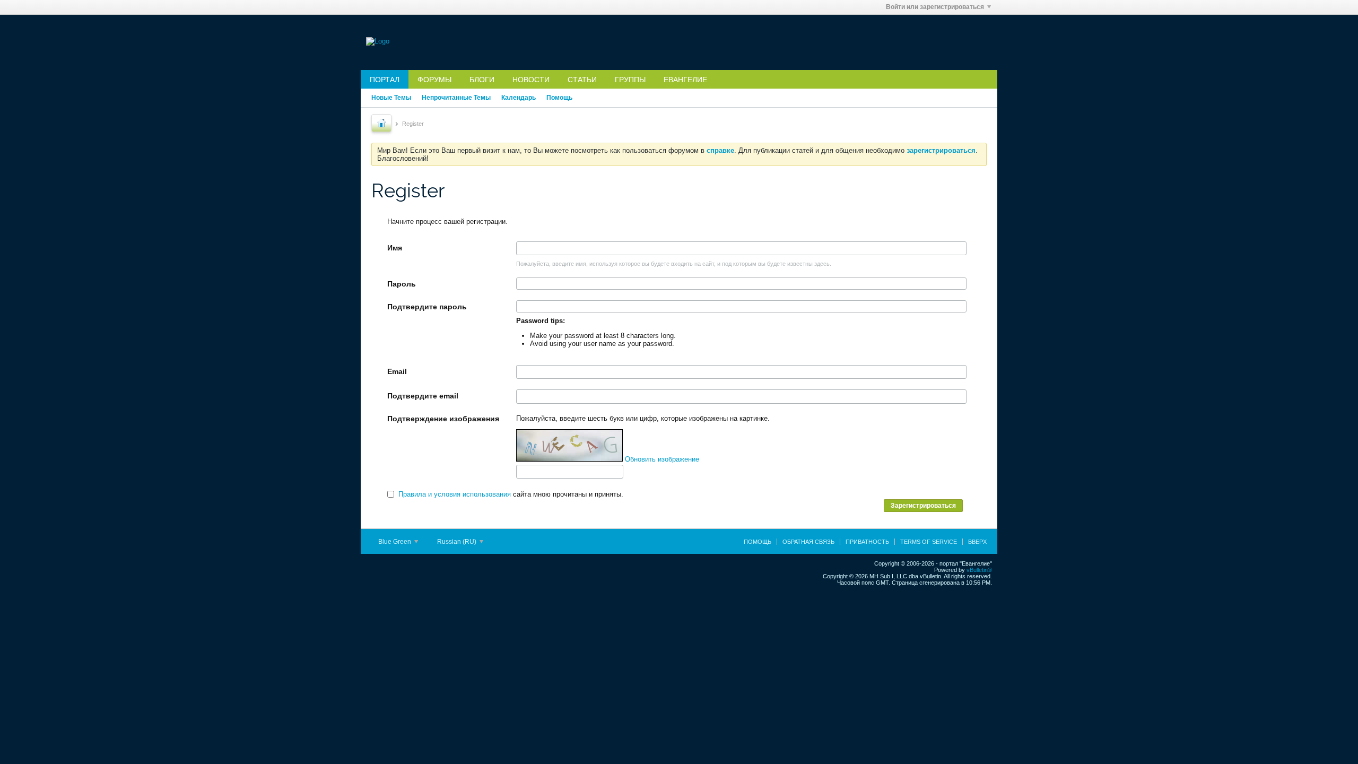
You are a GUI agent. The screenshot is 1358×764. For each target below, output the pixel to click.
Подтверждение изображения (443, 418)
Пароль (401, 284)
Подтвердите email (422, 396)
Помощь (559, 97)
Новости (531, 79)
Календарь (518, 97)
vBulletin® (979, 570)
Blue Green (395, 541)
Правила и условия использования (454, 494)
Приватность (867, 542)
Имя (394, 248)
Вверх (977, 542)
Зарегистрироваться (923, 505)
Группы (630, 79)
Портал (384, 79)
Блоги (481, 79)
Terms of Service (928, 542)
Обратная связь (808, 542)
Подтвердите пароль (427, 306)
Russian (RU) (457, 541)
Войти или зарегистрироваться (935, 7)
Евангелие (685, 79)
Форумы (434, 79)
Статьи (582, 79)
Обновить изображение (662, 459)
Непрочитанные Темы (456, 97)
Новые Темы (391, 97)
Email (397, 371)
